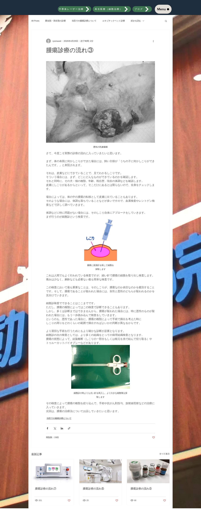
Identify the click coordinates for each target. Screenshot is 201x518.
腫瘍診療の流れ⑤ (141, 488)
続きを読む (136, 21)
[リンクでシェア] (69, 428)
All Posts (35, 21)
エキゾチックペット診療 (113, 21)
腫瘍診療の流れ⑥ (93, 488)
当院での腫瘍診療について (84, 21)
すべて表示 (164, 454)
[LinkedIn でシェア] (61, 428)
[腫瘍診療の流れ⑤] (148, 471)
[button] (166, 21)
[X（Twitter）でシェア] (54, 428)
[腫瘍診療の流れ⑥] (100, 471)
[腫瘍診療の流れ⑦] (52, 471)
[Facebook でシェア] (47, 428)
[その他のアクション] (153, 41)
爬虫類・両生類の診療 (55, 21)
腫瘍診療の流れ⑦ (45, 488)
